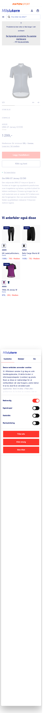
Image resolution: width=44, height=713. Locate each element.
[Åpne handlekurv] (37, 10)
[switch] (35, 408)
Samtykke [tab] (8, 359)
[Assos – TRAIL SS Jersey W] (11, 279)
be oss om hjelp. (23, 42)
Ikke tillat (21, 450)
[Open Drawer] (3, 16)
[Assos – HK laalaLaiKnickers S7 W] (11, 242)
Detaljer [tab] (21, 359)
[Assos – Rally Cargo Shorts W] (31, 242)
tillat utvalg (21, 442)
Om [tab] (34, 359)
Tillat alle (21, 434)
